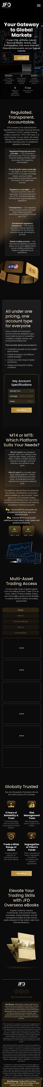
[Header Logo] (6, 5)
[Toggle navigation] (38, 5)
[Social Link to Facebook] (17, 991)
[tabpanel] (21, 702)
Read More (21, 410)
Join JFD (21, 58)
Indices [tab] (20, 615)
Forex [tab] (20, 610)
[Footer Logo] (21, 984)
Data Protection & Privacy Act (21, 997)
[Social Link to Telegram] (26, 991)
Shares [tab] (20, 627)
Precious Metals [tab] (20, 621)
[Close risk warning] (41, 1079)
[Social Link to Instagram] (21, 991)
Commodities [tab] (20, 633)
